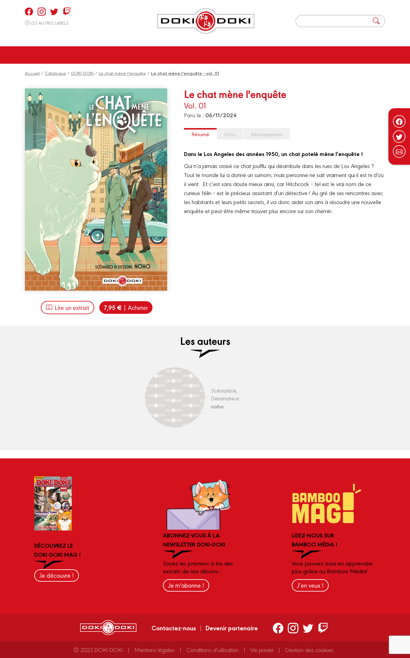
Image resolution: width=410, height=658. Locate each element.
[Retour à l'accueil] (205, 21)
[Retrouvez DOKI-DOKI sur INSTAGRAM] (42, 11)
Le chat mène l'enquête (122, 73)
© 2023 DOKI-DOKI (98, 649)
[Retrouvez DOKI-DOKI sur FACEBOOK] (29, 11)
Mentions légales (154, 649)
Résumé (200, 133)
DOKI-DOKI (82, 73)
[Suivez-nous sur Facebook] (399, 121)
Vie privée (261, 649)
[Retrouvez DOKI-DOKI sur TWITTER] (54, 11)
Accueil (32, 73)
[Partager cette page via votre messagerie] (399, 151)
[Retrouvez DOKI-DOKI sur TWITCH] (67, 11)
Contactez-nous (174, 627)
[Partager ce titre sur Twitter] (399, 136)
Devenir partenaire (231, 627)
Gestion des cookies (309, 649)
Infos (230, 133)
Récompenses (266, 133)
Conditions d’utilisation (212, 649)
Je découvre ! (56, 575)
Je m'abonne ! (186, 585)
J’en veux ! (310, 585)
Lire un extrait (72, 307)
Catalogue (55, 73)
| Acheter (126, 307)
